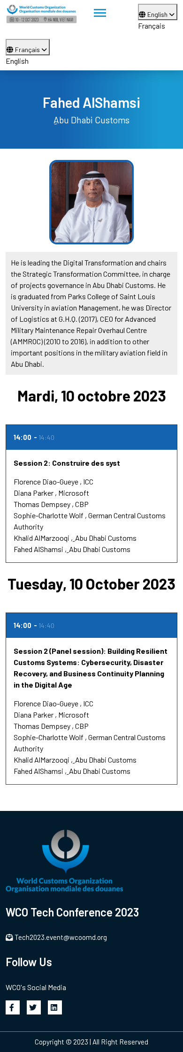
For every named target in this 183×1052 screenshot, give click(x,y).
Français (151, 25)
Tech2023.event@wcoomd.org (61, 937)
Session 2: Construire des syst (67, 462)
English (158, 14)
